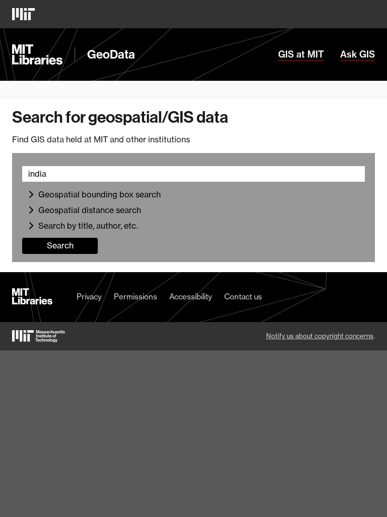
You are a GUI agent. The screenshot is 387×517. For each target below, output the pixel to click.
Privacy (89, 296)
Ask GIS (357, 54)
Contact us (243, 296)
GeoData (111, 54)
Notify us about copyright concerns (319, 336)
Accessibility (190, 296)
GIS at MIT (301, 54)
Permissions (135, 296)
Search (60, 245)
